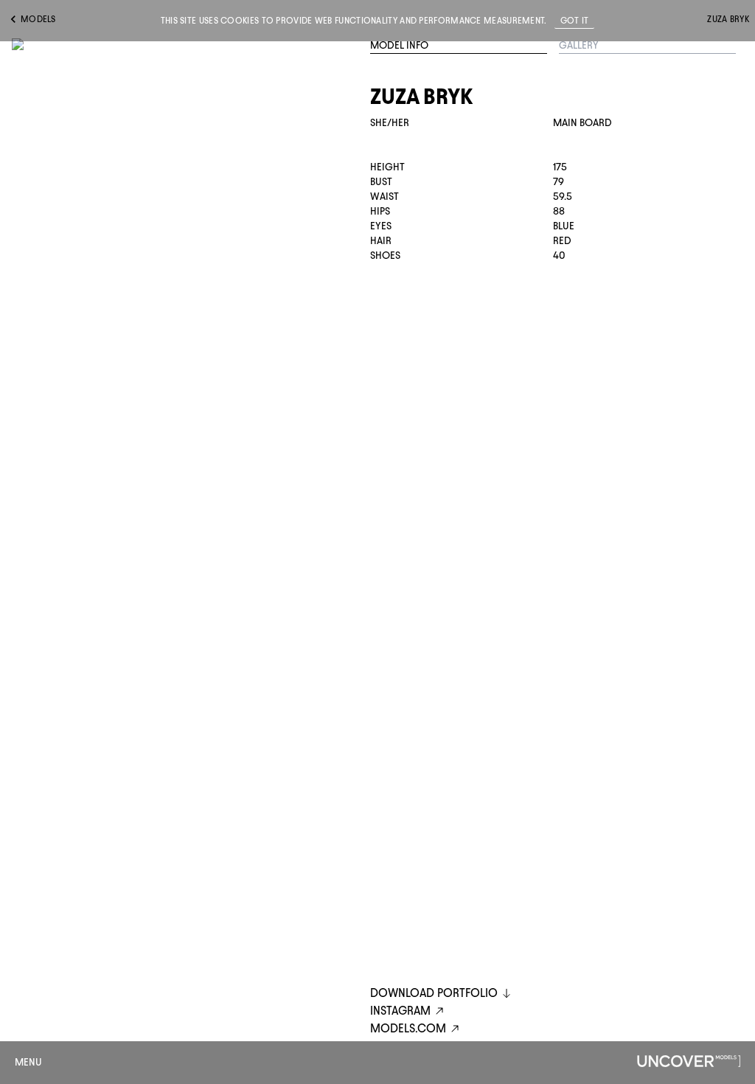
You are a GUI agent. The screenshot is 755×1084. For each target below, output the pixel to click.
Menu (28, 1062)
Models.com (408, 1028)
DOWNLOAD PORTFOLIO (434, 993)
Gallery (579, 45)
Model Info (399, 45)
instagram (400, 1010)
